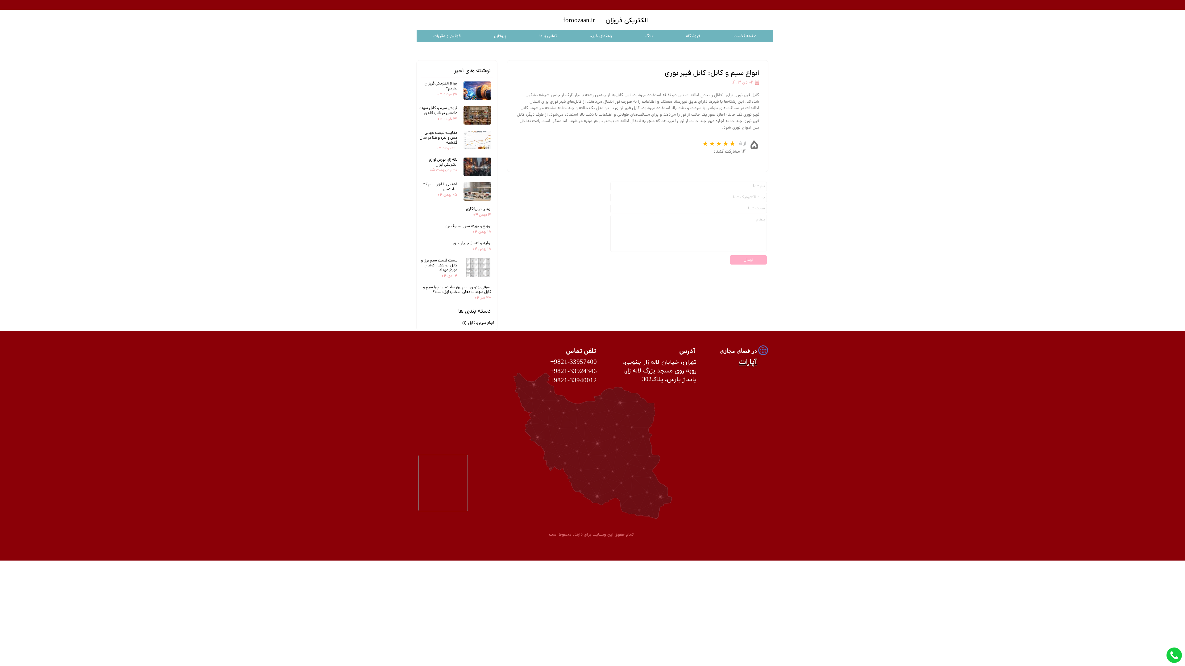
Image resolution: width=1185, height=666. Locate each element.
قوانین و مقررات (447, 36)
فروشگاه (693, 36)
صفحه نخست (745, 36)
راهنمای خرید (601, 36)
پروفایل (500, 36)
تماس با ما (548, 36)
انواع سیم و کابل (478, 323)
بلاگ (649, 36)
